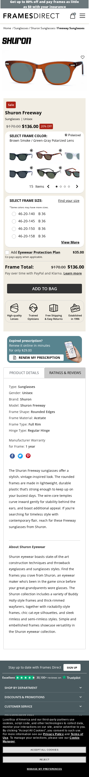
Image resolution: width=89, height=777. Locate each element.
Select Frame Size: (26, 200)
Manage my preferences (44, 769)
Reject (45, 759)
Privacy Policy (53, 734)
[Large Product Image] (44, 72)
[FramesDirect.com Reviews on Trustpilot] (44, 676)
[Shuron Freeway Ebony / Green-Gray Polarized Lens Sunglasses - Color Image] (20, 156)
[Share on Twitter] (20, 456)
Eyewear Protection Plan (39, 252)
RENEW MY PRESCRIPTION (39, 357)
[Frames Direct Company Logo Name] (31, 15)
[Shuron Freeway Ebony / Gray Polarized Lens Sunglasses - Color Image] (20, 173)
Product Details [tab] (24, 373)
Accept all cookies (45, 750)
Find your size (68, 200)
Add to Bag (44, 288)
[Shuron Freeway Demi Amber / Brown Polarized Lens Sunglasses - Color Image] (49, 156)
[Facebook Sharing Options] (12, 456)
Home (7, 28)
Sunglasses (21, 28)
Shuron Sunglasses (43, 28)
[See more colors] (75, 186)
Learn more (72, 273)
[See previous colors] (49, 186)
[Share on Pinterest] (28, 456)
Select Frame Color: (28, 135)
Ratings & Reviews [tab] (65, 373)
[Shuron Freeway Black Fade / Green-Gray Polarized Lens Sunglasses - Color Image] (49, 173)
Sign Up (72, 667)
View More (70, 242)
